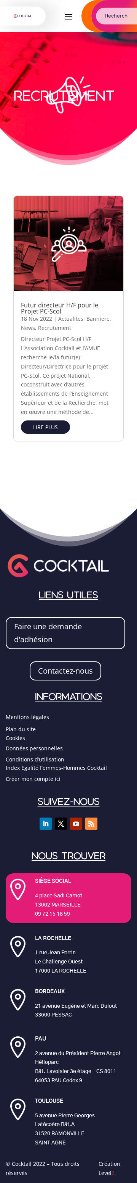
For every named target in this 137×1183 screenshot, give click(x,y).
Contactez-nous (65, 671)
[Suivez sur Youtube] (76, 824)
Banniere (98, 318)
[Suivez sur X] (61, 824)
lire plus (45, 427)
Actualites (70, 318)
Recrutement (54, 327)
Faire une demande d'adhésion (48, 633)
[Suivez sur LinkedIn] (46, 824)
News (28, 327)
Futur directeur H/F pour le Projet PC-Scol (59, 308)
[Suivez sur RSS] (91, 824)
